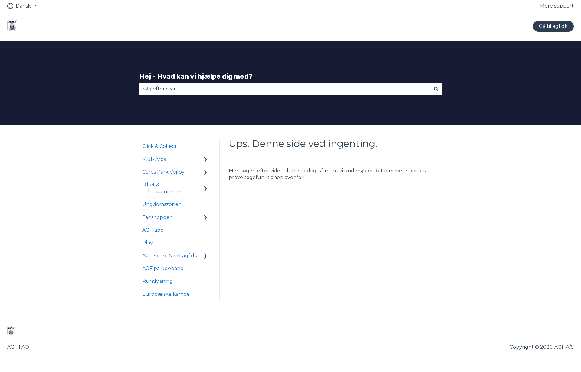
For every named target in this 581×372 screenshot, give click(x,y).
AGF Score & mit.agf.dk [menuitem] (169, 256)
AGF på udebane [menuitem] (162, 268)
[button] (205, 160)
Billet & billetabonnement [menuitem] (164, 188)
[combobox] (284, 89)
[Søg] (436, 89)
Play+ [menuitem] (149, 243)
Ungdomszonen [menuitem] (162, 204)
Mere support (557, 6)
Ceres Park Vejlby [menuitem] (163, 172)
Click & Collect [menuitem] (159, 146)
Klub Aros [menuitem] (154, 159)
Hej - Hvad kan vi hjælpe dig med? (196, 76)
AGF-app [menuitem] (153, 230)
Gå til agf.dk (553, 26)
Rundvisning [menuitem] (157, 281)
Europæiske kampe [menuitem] (166, 294)
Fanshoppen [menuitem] (157, 217)
